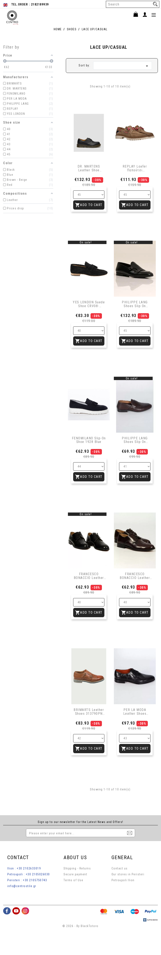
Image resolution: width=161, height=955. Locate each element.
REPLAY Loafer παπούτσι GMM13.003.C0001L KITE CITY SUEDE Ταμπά (135, 168)
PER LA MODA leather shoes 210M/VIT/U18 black (135, 711)
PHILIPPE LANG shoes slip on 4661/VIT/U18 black (134, 304)
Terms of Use (73, 880)
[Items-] (137, 15)
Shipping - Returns (77, 868)
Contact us (120, 868)
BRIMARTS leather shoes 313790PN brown (89, 711)
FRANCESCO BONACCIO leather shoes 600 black (89, 576)
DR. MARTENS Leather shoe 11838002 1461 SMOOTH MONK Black (88, 168)
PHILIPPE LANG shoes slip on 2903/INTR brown (135, 440)
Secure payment (75, 874)
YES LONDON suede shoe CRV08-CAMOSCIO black (89, 304)
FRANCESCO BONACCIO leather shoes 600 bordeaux (134, 576)
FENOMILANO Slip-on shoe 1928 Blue (89, 440)
